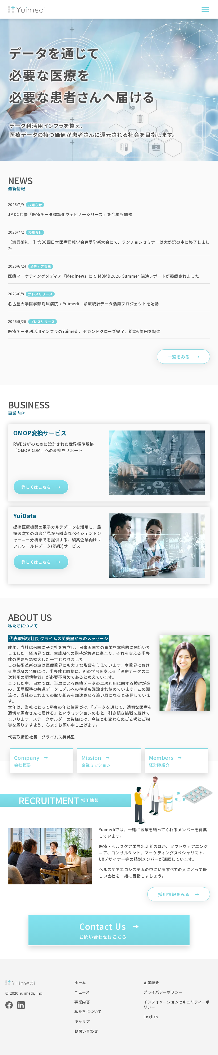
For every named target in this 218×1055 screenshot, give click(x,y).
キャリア (82, 1021)
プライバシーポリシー (163, 992)
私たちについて (88, 1011)
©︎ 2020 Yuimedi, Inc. (24, 993)
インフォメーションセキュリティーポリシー (177, 1004)
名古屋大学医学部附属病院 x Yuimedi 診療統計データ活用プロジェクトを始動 (83, 303)
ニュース (82, 992)
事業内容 (82, 1002)
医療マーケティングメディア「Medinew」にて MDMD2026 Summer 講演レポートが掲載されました (103, 276)
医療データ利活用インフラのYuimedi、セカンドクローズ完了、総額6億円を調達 (84, 331)
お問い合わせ (86, 1031)
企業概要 (151, 982)
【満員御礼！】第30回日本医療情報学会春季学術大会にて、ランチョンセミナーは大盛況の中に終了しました (109, 245)
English (151, 1016)
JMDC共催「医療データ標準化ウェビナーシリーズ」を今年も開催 (70, 214)
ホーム (80, 982)
